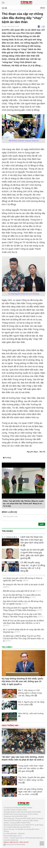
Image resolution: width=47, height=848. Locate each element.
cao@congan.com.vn (15, 836)
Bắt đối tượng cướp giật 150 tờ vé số (19, 591)
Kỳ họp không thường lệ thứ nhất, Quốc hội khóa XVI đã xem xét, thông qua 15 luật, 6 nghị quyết (22, 681)
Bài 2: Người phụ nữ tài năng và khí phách (31, 703)
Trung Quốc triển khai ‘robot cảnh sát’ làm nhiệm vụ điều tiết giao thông (30, 768)
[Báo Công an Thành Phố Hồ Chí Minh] (26, 2)
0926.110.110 (14, 842)
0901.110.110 (24, 842)
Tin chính (7, 647)
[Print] (43, 26)
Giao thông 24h (10, 725)
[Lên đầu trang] (42, 843)
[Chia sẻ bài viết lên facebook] (39, 26)
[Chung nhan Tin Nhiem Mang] (14, 844)
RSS (43, 8)
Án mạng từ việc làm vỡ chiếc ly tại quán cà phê (23, 584)
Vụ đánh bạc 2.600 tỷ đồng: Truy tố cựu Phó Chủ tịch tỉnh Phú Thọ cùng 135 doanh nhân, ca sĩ (23, 638)
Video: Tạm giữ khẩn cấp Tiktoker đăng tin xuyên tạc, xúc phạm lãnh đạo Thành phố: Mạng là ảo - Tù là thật (23, 503)
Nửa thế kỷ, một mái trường (30, 713)
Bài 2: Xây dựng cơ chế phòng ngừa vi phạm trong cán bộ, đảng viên (30, 693)
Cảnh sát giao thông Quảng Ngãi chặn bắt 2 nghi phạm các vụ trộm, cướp (30, 791)
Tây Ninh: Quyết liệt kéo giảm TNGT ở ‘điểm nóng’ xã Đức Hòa (31, 780)
